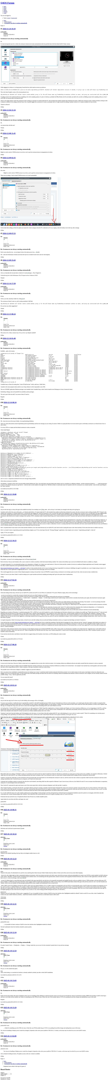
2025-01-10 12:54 (10, 951)
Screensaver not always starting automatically (15, 23)
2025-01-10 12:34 (10, 932)
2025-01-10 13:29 (10, 1008)
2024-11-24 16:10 (9, 29)
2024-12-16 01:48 (9, 338)
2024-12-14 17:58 (9, 283)
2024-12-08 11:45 (9, 133)
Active (8, 18)
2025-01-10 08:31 (10, 810)
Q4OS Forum (7, 3)
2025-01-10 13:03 (10, 980)
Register (5, 11)
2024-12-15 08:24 (9, 314)
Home (5, 7)
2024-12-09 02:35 (9, 158)
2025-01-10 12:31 (10, 904)
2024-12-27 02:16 (10, 580)
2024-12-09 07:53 (9, 233)
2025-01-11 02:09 (10, 1036)
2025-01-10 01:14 (10, 685)
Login (5, 13)
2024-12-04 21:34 (9, 110)
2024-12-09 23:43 (9, 260)
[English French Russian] (3, 1075)
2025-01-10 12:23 (10, 859)
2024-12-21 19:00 (10, 494)
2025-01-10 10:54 (10, 834)
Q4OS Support (7, 21)
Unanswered (14, 18)
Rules (5, 9)
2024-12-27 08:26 (10, 644)
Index (5, 6)
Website (5, 846)
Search (5, 10)
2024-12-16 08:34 (10, 402)
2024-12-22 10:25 (10, 541)
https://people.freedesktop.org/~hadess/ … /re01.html (13, 568)
